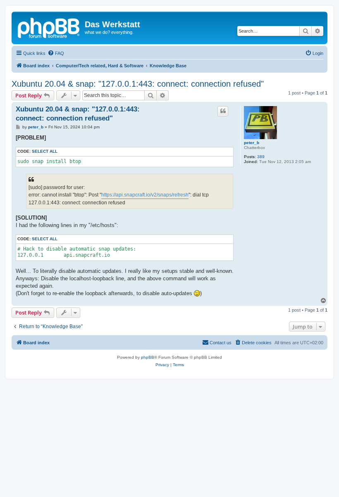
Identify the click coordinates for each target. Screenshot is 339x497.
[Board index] (49, 27)
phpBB (147, 357)
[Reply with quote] (222, 111)
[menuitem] (56, 53)
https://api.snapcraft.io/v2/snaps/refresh (145, 195)
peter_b (251, 142)
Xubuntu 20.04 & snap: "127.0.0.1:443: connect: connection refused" (138, 83)
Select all (44, 151)
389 (261, 156)
